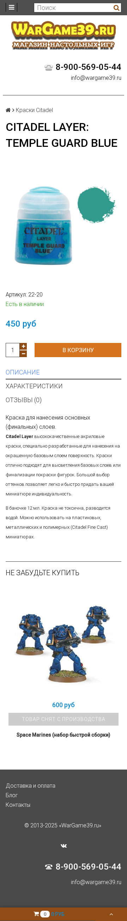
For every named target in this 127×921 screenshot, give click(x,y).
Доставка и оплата (30, 785)
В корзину (78, 350)
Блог (12, 795)
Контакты (18, 804)
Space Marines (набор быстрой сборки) (63, 735)
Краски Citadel (34, 110)
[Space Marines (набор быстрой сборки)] (63, 642)
